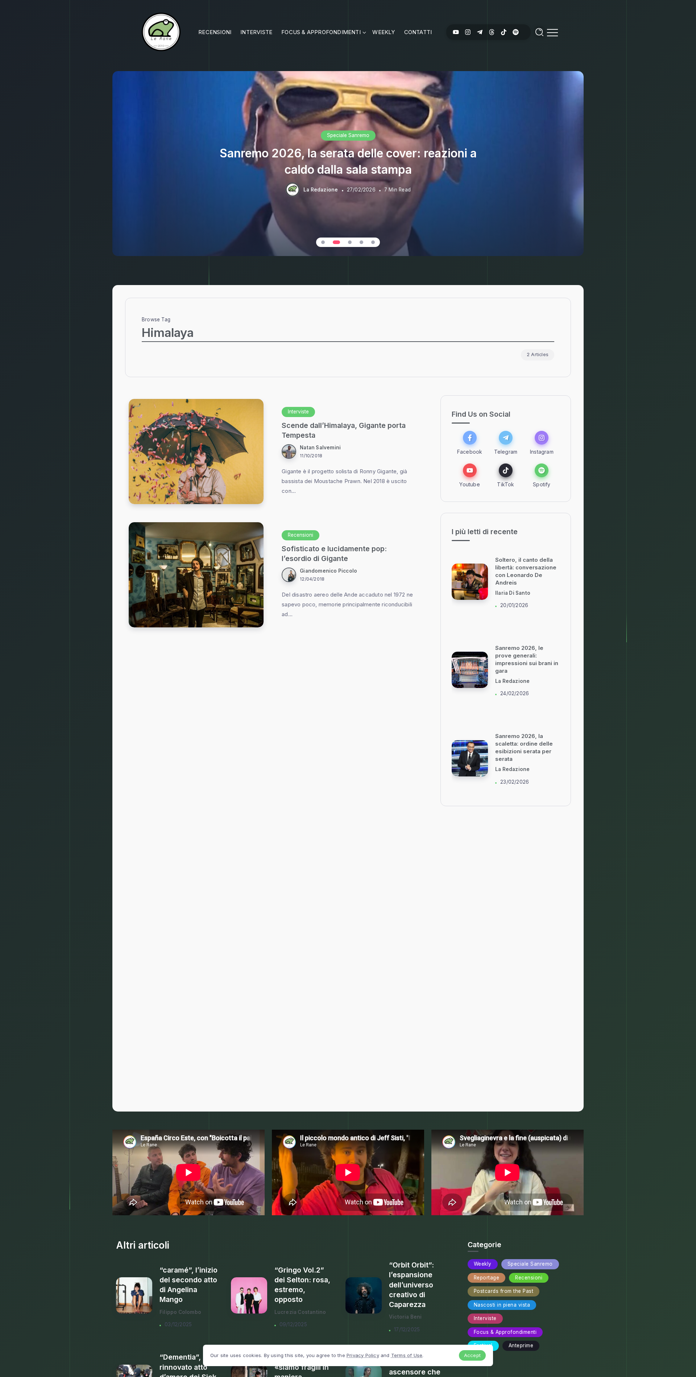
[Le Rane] (161, 31)
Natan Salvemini (320, 447)
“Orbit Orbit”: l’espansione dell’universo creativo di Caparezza (411, 1285)
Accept (472, 1355)
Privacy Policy (363, 1355)
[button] (323, 242)
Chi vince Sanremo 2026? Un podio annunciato (520, 748)
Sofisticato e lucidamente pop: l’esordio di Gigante (334, 553)
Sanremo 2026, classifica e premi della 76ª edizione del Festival (348, 161)
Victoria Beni (405, 1317)
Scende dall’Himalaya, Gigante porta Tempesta (344, 430)
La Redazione (320, 190)
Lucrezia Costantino (300, 1312)
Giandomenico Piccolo (328, 571)
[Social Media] (456, 32)
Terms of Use (406, 1355)
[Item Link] (196, 451)
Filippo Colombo (180, 1312)
